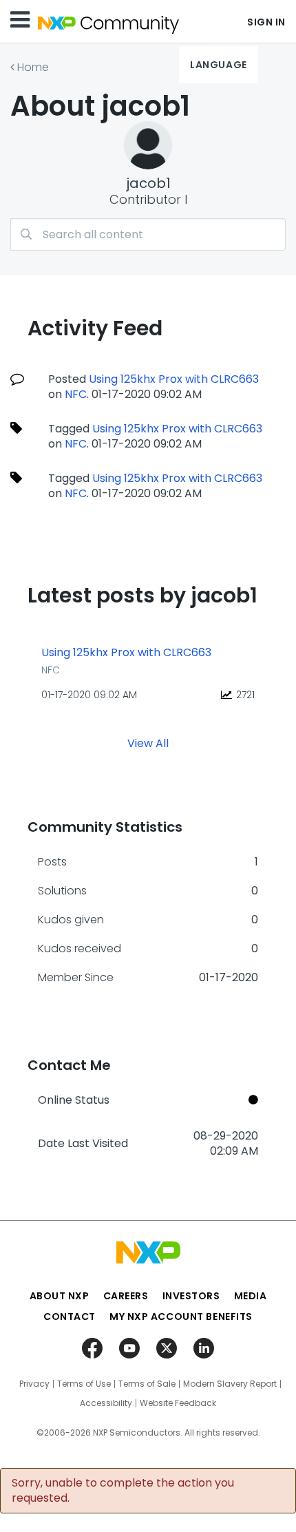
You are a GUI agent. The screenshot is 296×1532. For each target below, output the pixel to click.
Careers (126, 1296)
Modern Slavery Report (230, 1384)
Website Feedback (178, 1403)
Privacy (34, 1384)
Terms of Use (84, 1384)
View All (148, 743)
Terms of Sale (147, 1384)
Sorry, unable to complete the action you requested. (123, 1491)
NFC (76, 394)
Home (33, 67)
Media (250, 1296)
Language (218, 65)
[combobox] (148, 234)
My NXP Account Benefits (181, 1316)
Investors (191, 1296)
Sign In (266, 22)
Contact (69, 1316)
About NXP (59, 1296)
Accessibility (106, 1403)
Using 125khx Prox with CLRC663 (174, 379)
